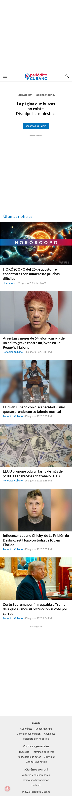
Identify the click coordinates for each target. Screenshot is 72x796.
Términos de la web (43, 751)
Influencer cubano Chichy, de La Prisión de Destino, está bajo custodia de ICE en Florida (36, 540)
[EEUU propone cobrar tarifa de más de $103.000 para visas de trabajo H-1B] (36, 445)
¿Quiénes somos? (36, 769)
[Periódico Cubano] (36, 76)
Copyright (49, 756)
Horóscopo (9, 283)
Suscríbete (26, 728)
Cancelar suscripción (29, 733)
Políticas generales (36, 746)
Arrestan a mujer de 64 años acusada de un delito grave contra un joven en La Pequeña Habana (34, 342)
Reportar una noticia (36, 761)
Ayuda (36, 723)
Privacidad (23, 751)
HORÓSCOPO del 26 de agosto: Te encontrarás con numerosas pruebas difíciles (31, 273)
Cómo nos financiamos (36, 780)
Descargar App (43, 728)
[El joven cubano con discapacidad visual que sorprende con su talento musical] (36, 381)
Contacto (36, 785)
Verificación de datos (29, 756)
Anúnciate (49, 733)
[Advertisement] (36, 36)
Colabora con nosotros (36, 738)
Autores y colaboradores (36, 775)
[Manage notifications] (7, 788)
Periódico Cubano (13, 351)
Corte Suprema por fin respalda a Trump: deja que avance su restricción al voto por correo (35, 609)
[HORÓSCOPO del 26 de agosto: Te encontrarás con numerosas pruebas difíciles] (36, 243)
